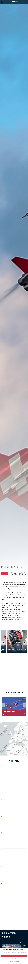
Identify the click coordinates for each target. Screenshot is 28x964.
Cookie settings (14, 958)
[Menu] (2, 2)
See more (22, 943)
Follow (4, 573)
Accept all (14, 956)
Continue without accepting (14, 961)
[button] (25, 573)
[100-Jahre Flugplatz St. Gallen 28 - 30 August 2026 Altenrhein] (14, 706)
